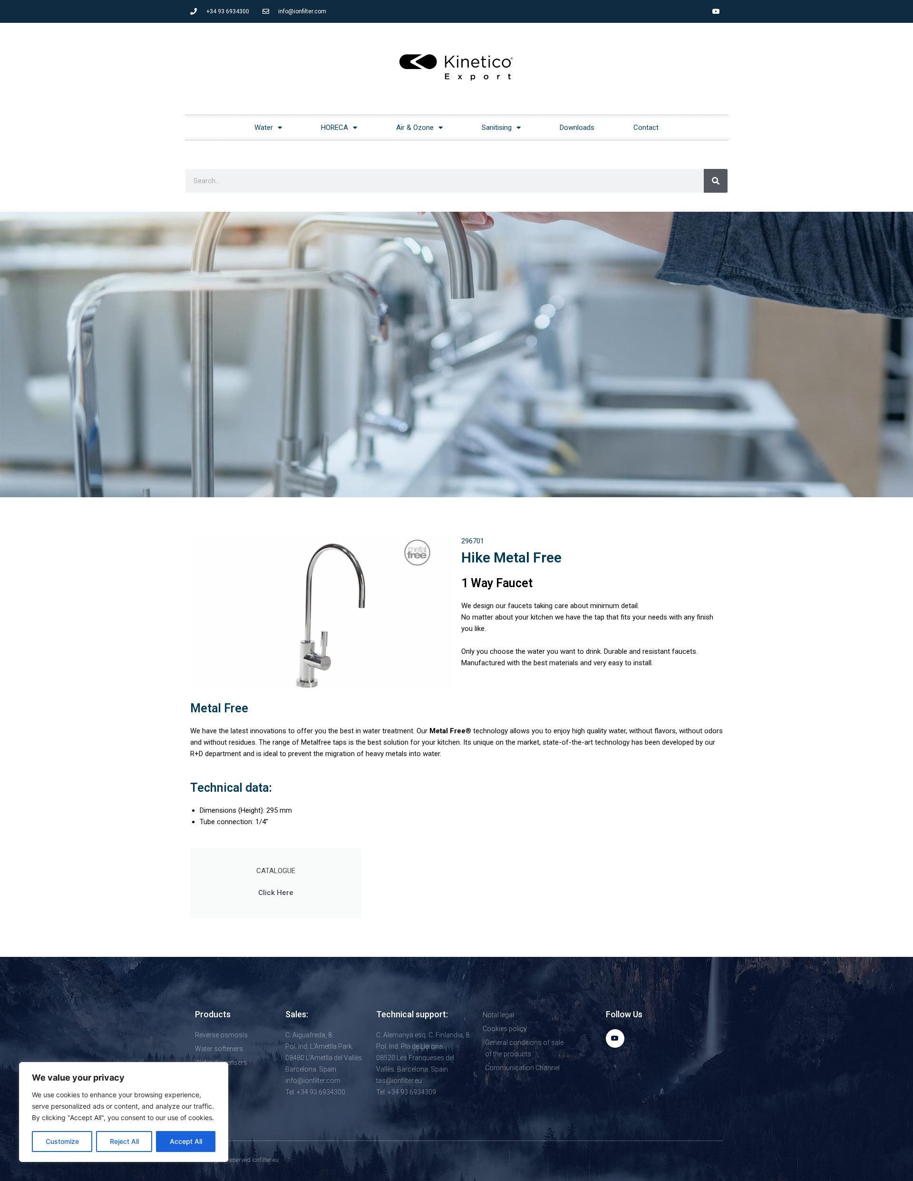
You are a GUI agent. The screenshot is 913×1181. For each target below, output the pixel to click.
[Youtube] (716, 11)
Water (263, 127)
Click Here (275, 892)
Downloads (577, 127)
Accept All (186, 1141)
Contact (646, 127)
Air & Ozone (415, 127)
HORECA (334, 127)
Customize (62, 1141)
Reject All (124, 1141)
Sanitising (497, 127)
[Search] (716, 181)
